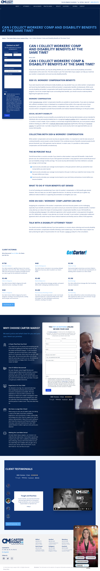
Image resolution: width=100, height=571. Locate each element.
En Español (5, 552)
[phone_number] (53, 332)
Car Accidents (37, 6)
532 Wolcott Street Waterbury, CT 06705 (66, 543)
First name (6, 52)
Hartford (51, 539)
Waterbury (65, 539)
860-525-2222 (52, 541)
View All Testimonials (12, 524)
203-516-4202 (65, 548)
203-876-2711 (39, 541)
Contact (82, 6)
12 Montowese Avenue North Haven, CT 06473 (40, 550)
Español (75, 6)
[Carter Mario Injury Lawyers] (7, 2)
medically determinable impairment (60, 123)
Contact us (68, 232)
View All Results (7, 304)
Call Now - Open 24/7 (66, 2)
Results (58, 6)
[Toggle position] (93, 527)
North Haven (39, 546)
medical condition (70, 119)
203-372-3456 (52, 548)
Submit (7, 115)
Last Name (15, 52)
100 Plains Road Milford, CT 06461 (39, 543)
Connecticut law (37, 102)
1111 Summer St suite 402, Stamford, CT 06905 (67, 550)
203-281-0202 (39, 548)
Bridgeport (51, 546)
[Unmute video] (76, 527)
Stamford (64, 546)
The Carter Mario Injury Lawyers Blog (17, 38)
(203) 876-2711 (14, 49)
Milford (37, 539)
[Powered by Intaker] (88, 568)
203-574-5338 (65, 541)
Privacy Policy (9, 100)
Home (4, 38)
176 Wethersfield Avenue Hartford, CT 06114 (53, 543)
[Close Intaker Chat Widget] (95, 527)
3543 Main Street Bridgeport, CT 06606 (53, 550)
